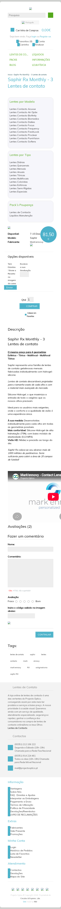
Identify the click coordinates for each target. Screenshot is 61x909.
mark (25, 661)
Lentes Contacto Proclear (23, 135)
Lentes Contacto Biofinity (23, 115)
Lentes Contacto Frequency (24, 128)
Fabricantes (16, 827)
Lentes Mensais (18, 168)
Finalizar (39, 44)
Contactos (15, 870)
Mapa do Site (17, 876)
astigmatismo (41, 667)
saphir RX (14, 674)
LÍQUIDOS (38, 54)
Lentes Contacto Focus (22, 125)
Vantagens (16, 788)
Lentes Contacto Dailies (22, 122)
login (34, 36)
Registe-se (45, 36)
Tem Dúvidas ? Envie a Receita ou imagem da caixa (12, 274)
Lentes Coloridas (19, 181)
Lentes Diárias (17, 162)
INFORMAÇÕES (41, 59)
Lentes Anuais (17, 172)
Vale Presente (17, 830)
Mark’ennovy (36, 241)
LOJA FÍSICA (39, 64)
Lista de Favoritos (19, 853)
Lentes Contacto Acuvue (23, 109)
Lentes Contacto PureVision (24, 138)
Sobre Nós (15, 791)
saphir (32, 654)
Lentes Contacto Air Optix (23, 112)
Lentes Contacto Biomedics (24, 118)
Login (13, 847)
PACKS (13, 59)
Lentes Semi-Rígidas (21, 188)
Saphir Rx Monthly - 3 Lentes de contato (30, 74)
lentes (43, 654)
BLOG (12, 64)
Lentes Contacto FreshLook (24, 131)
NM (35, 902)
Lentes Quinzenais (19, 165)
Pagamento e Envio (20, 801)
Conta (41, 41)
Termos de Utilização (21, 804)
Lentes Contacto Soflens (23, 141)
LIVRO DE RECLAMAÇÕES (24, 814)
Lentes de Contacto (20, 212)
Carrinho (24, 44)
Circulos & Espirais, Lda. (30, 898)
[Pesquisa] (50, 15)
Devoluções (16, 873)
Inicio (10, 74)
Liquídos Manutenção (21, 215)
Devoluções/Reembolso (22, 811)
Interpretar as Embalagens (24, 798)
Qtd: (23, 299)
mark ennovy (15, 667)
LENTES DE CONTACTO (20, 54)
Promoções (16, 834)
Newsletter (16, 857)
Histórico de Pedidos (21, 850)
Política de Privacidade (22, 808)
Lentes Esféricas (18, 185)
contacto (13, 661)
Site (24, 902)
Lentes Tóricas (17, 175)
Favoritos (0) (25, 41)
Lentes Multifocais (19, 178)
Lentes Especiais (18, 191)
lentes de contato (17, 654)
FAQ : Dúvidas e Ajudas (22, 795)
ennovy (37, 661)
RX (28, 667)
